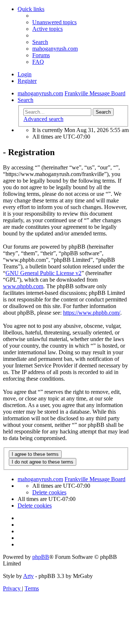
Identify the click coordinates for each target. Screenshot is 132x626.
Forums (41, 55)
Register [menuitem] (27, 81)
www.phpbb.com (23, 286)
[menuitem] (54, 22)
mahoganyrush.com (55, 48)
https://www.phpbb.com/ (91, 313)
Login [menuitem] (25, 74)
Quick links (31, 9)
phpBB (40, 557)
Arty (28, 576)
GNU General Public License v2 (43, 273)
